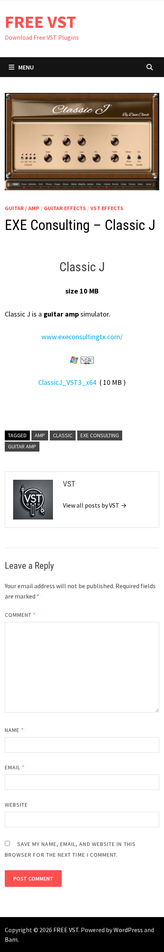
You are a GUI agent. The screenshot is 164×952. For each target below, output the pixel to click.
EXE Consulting (99, 435)
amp (40, 435)
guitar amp (22, 446)
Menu (26, 67)
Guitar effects (65, 208)
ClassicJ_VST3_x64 (67, 382)
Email (15, 767)
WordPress (128, 930)
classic (62, 435)
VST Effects (106, 208)
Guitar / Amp (22, 208)
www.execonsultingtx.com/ (82, 336)
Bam (11, 939)
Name (14, 730)
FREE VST (40, 22)
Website (16, 804)
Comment (20, 614)
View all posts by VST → (95, 505)
